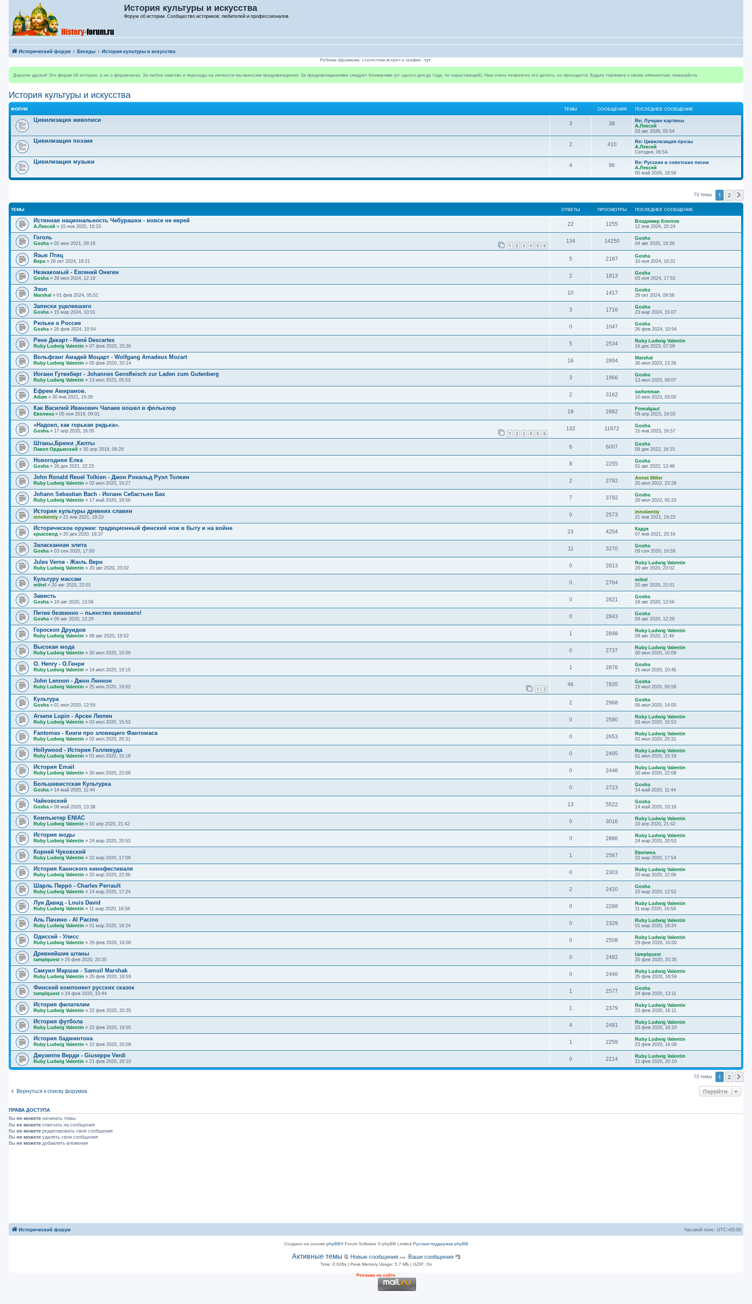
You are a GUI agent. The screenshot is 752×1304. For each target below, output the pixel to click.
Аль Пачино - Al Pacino (66, 919)
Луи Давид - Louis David (67, 902)
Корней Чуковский (60, 851)
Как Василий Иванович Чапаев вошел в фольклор (105, 408)
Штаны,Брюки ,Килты (64, 443)
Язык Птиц (48, 255)
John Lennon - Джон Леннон (73, 680)
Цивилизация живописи (67, 120)
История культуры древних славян (83, 511)
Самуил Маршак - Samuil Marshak (81, 970)
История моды (54, 834)
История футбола (58, 1021)
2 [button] (729, 195)
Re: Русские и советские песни (672, 162)
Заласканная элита (60, 545)
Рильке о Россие (57, 323)
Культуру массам (57, 579)
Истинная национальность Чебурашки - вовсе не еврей (112, 220)
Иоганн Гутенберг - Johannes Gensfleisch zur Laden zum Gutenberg (126, 374)
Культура (46, 699)
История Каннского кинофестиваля (83, 868)
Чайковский (50, 801)
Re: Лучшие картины (659, 120)
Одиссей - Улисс (56, 936)
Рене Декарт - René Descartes (74, 340)
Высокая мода (54, 647)
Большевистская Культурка (72, 784)
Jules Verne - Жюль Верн (68, 562)
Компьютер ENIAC (59, 818)
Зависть (45, 596)
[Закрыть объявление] (736, 73)
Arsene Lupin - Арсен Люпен (73, 716)
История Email (54, 767)
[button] (739, 195)
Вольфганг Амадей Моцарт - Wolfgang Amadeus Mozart (110, 357)
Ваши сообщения (430, 1257)
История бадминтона (63, 1038)
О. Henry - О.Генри (59, 663)
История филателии (62, 1004)
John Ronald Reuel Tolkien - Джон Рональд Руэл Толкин (111, 477)
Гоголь (43, 237)
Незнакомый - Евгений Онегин (76, 272)
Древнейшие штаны (61, 953)
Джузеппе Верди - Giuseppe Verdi (80, 1055)
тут (427, 59)
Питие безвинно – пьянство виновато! (87, 613)
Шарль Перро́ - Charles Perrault (77, 885)
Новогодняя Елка (58, 460)
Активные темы (317, 1256)
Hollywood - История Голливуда (78, 750)
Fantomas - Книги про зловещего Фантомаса (96, 733)
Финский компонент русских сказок (84, 987)
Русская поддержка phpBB (440, 1243)
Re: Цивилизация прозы (664, 141)
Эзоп (40, 289)
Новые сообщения (374, 1257)
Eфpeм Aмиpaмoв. (60, 391)
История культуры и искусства (70, 95)
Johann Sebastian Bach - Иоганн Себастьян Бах (99, 494)
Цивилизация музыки (64, 161)
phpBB (333, 1243)
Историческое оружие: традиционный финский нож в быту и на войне (133, 528)
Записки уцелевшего (62, 306)
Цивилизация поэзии (63, 140)
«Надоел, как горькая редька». (77, 425)
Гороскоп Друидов (60, 630)
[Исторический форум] (67, 19)
